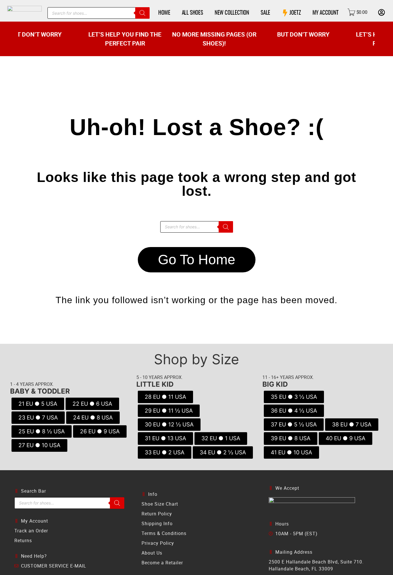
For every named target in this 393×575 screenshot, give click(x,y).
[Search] (142, 13)
